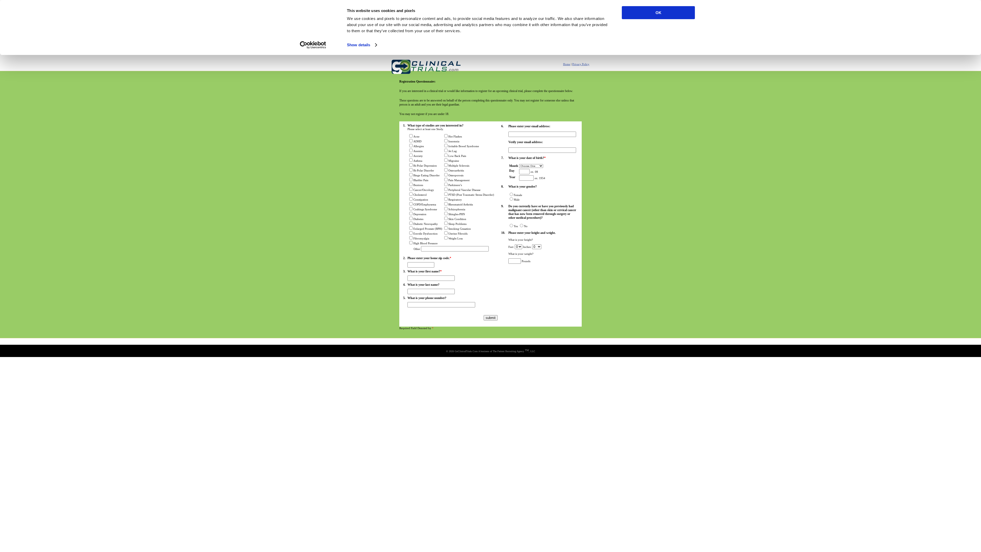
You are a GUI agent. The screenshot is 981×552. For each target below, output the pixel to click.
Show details (358, 45)
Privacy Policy (580, 64)
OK (658, 12)
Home (566, 64)
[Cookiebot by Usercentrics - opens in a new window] (313, 45)
